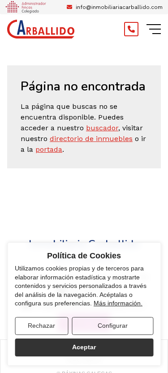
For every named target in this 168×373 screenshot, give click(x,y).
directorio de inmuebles (91, 138)
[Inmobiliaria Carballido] (40, 29)
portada (48, 149)
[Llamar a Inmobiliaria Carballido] (131, 29)
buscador (102, 128)
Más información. (118, 303)
